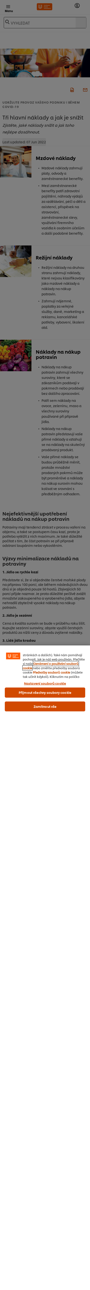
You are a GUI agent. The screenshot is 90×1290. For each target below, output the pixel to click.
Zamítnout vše (45, 706)
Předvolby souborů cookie (51, 672)
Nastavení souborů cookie (45, 683)
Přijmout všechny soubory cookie (45, 692)
